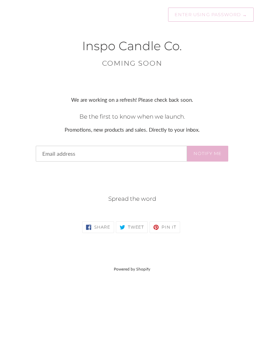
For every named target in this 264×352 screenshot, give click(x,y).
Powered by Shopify (132, 269)
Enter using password (211, 14)
